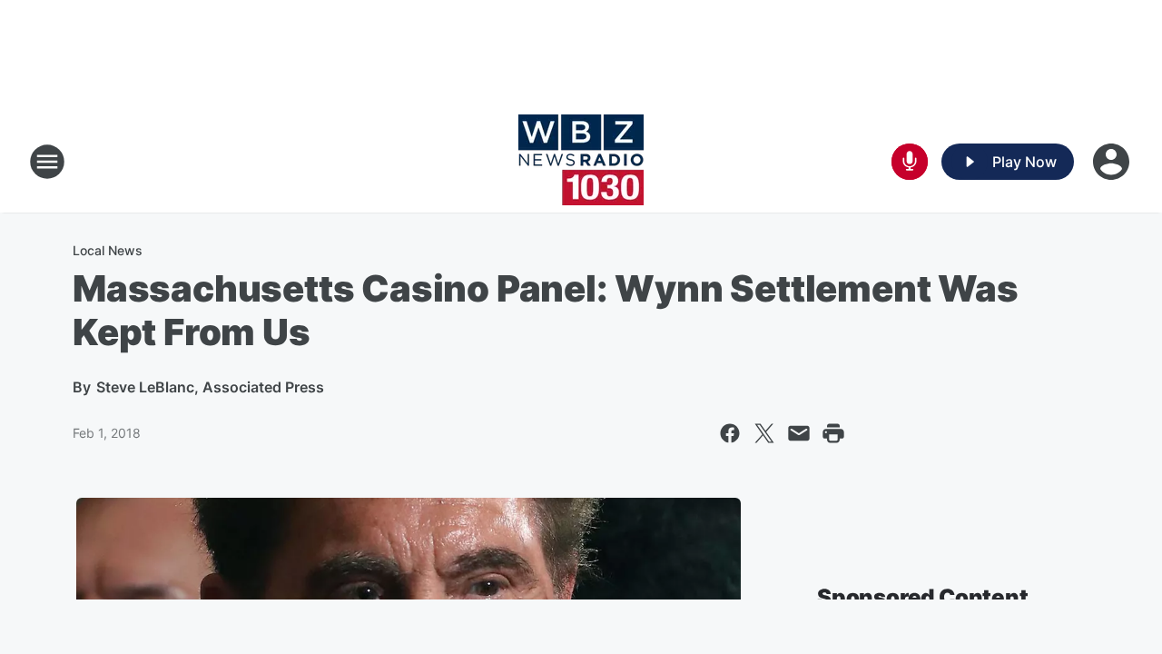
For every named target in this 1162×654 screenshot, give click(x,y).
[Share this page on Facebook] (730, 433)
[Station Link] (581, 161)
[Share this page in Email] (799, 433)
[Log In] (1113, 162)
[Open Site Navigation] (47, 162)
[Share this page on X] (764, 433)
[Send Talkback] (909, 162)
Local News (108, 250)
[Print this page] (833, 433)
